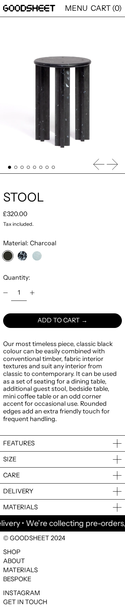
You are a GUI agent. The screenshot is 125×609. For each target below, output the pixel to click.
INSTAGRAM (21, 593)
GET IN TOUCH (25, 602)
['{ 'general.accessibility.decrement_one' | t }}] (5, 292)
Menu (76, 8)
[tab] (9, 167)
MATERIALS (20, 570)
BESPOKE (17, 579)
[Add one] (32, 292)
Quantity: (16, 277)
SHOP (11, 552)
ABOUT (14, 561)
